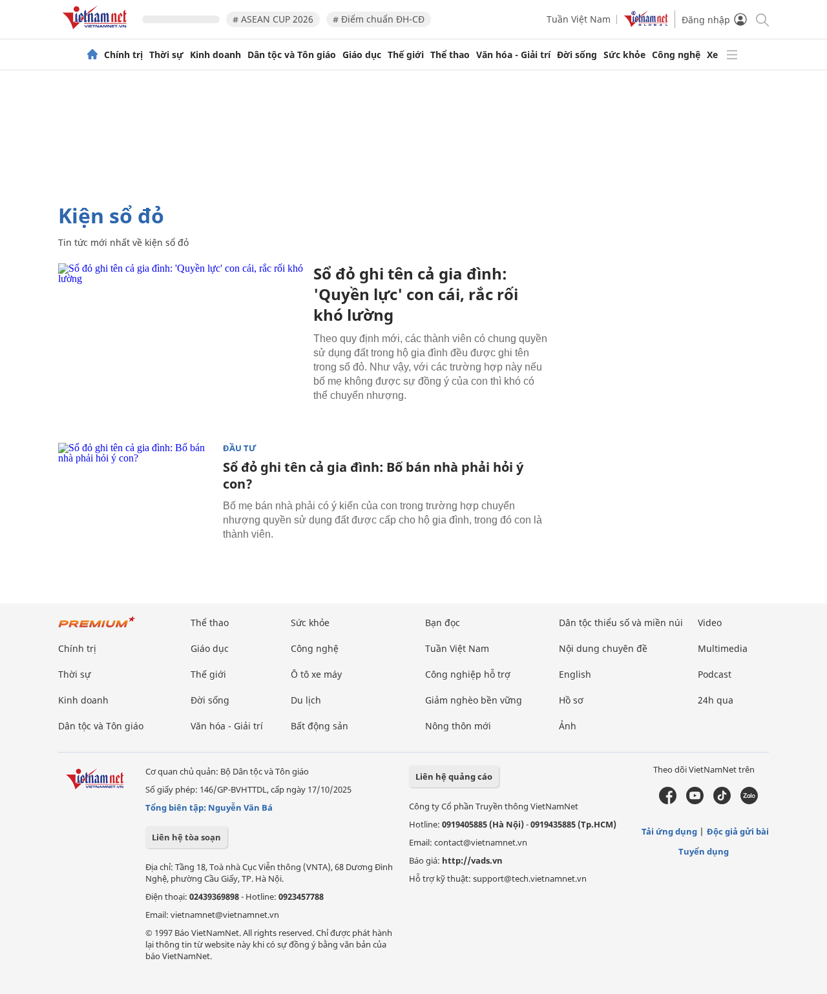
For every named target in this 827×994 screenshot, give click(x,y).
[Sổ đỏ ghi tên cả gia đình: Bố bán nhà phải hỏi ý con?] (135, 494)
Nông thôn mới (458, 726)
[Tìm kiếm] (761, 19)
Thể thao (450, 54)
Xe (712, 54)
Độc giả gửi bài (738, 831)
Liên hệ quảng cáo (453, 776)
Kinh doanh (215, 54)
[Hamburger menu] (732, 55)
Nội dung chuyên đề (603, 648)
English (575, 674)
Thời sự (166, 54)
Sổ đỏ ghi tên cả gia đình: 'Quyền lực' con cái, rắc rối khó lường (415, 294)
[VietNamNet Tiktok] (722, 801)
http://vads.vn (472, 860)
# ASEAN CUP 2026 (273, 19)
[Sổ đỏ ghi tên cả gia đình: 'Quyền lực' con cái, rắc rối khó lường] (181, 345)
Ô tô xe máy (316, 674)
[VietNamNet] (92, 55)
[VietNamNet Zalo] (749, 801)
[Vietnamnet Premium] (97, 628)
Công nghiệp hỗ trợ (467, 674)
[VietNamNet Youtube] (695, 801)
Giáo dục (361, 54)
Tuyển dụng (703, 851)
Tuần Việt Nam (579, 19)
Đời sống (577, 54)
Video (710, 622)
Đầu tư (239, 448)
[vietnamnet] (97, 31)
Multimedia (723, 648)
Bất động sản (319, 726)
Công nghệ (676, 54)
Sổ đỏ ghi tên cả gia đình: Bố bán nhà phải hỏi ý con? (373, 475)
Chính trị (123, 54)
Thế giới (406, 54)
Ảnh (567, 726)
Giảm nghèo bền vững (473, 700)
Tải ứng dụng (669, 831)
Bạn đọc (442, 622)
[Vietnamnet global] (646, 23)
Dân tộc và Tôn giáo (291, 54)
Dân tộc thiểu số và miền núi (621, 622)
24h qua (715, 700)
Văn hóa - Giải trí (513, 54)
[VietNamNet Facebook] (667, 801)
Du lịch (306, 700)
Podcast (714, 674)
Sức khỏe (624, 54)
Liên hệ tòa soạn (186, 837)
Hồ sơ (571, 700)
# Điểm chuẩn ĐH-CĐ (378, 19)
